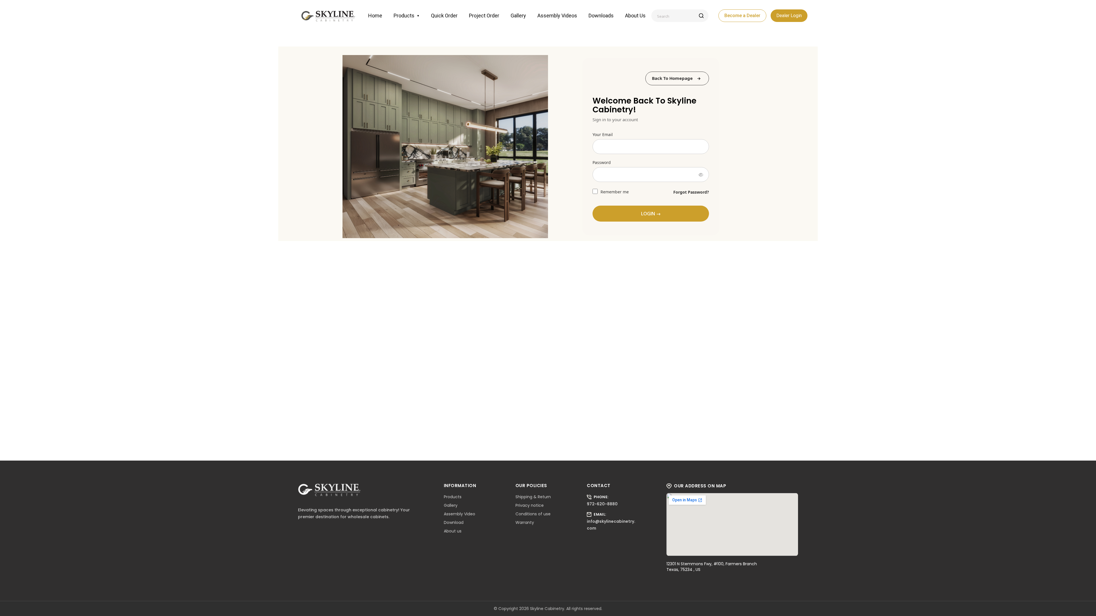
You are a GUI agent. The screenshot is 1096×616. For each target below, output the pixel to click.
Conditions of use (533, 514)
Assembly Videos (557, 16)
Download (454, 522)
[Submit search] (701, 16)
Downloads (601, 16)
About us (635, 16)
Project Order (484, 16)
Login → (651, 213)
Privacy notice (529, 505)
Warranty (524, 522)
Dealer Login (789, 15)
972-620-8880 (602, 504)
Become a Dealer (742, 15)
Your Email (603, 134)
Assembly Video (459, 514)
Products (407, 16)
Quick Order (444, 16)
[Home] (328, 15)
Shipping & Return (533, 497)
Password (602, 162)
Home (375, 16)
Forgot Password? (691, 192)
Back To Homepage (672, 78)
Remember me (614, 191)
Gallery (518, 16)
